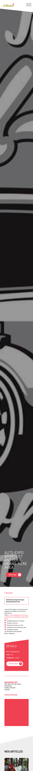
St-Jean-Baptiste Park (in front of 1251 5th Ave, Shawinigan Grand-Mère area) (16, 617)
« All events (8, 593)
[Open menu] (28, 4)
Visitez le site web (10, 695)
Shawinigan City (14, 651)
